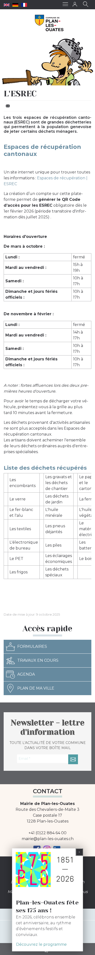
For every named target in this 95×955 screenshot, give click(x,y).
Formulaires (32, 646)
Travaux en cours (37, 660)
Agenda (26, 674)
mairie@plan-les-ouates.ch (48, 838)
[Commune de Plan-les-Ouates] (49, 23)
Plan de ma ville (35, 688)
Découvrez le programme (41, 944)
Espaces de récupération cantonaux (42, 150)
